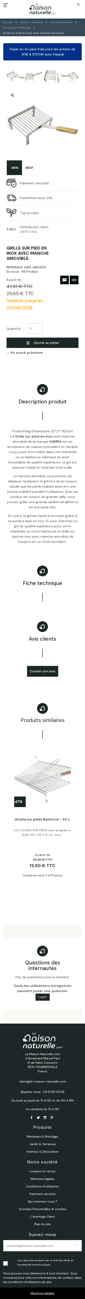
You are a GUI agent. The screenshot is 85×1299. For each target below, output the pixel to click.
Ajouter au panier (46, 343)
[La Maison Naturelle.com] (42, 8)
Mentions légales (42, 1293)
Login (42, 997)
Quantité (14, 328)
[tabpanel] (42, 824)
